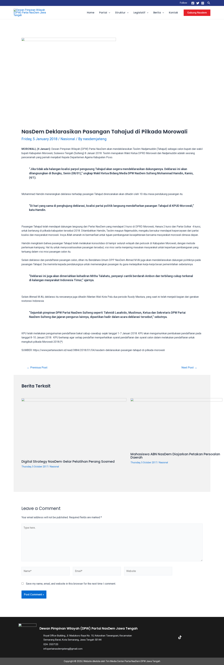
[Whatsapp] (201, 637)
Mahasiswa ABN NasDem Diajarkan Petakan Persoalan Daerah (175, 456)
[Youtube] (190, 637)
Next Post (189, 367)
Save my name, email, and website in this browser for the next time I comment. (71, 583)
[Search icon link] (208, 3)
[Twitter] (197, 3)
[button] (108, 12)
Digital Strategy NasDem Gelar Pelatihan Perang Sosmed (68, 461)
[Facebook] (192, 3)
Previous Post (37, 367)
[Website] (148, 571)
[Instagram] (202, 3)
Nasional (68, 139)
